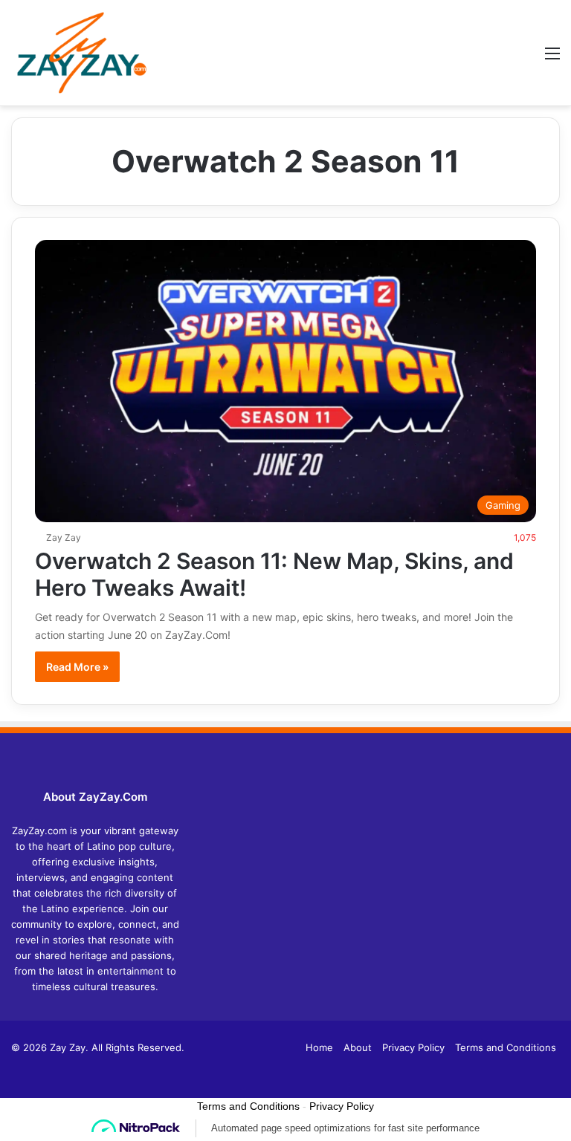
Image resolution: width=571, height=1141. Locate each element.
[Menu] (552, 58)
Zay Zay (63, 537)
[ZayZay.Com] (81, 52)
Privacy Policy (413, 1047)
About (357, 1047)
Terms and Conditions (505, 1047)
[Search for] (526, 58)
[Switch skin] (500, 58)
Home (319, 1047)
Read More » (77, 666)
